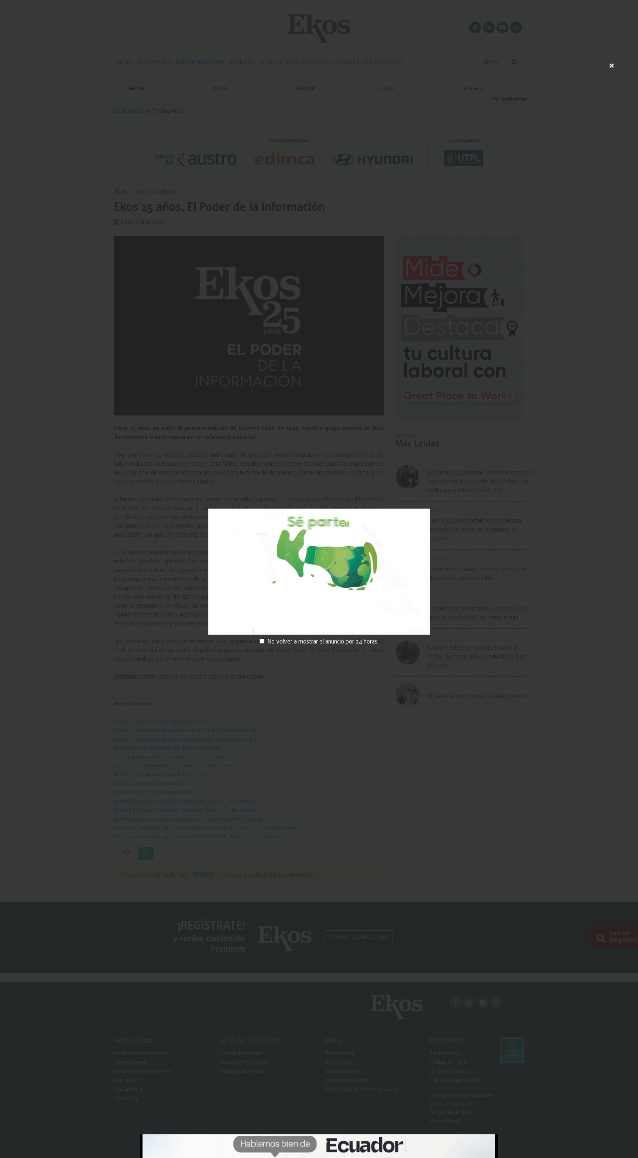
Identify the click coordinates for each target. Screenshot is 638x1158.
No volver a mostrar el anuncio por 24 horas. (322, 642)
